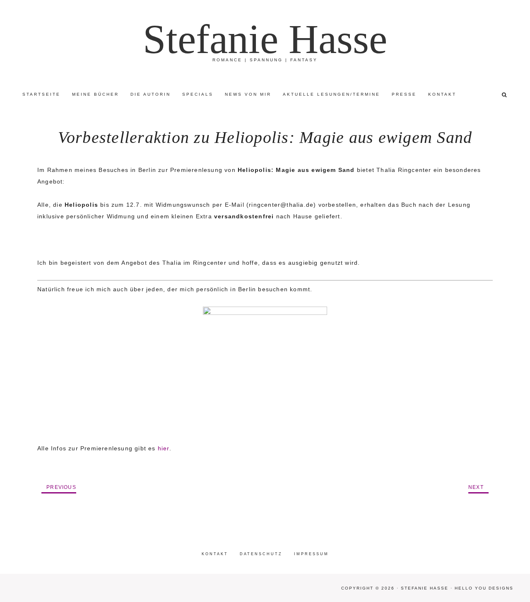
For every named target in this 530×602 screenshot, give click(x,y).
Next (476, 487)
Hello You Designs (484, 588)
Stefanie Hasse (265, 39)
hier (163, 448)
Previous (61, 487)
